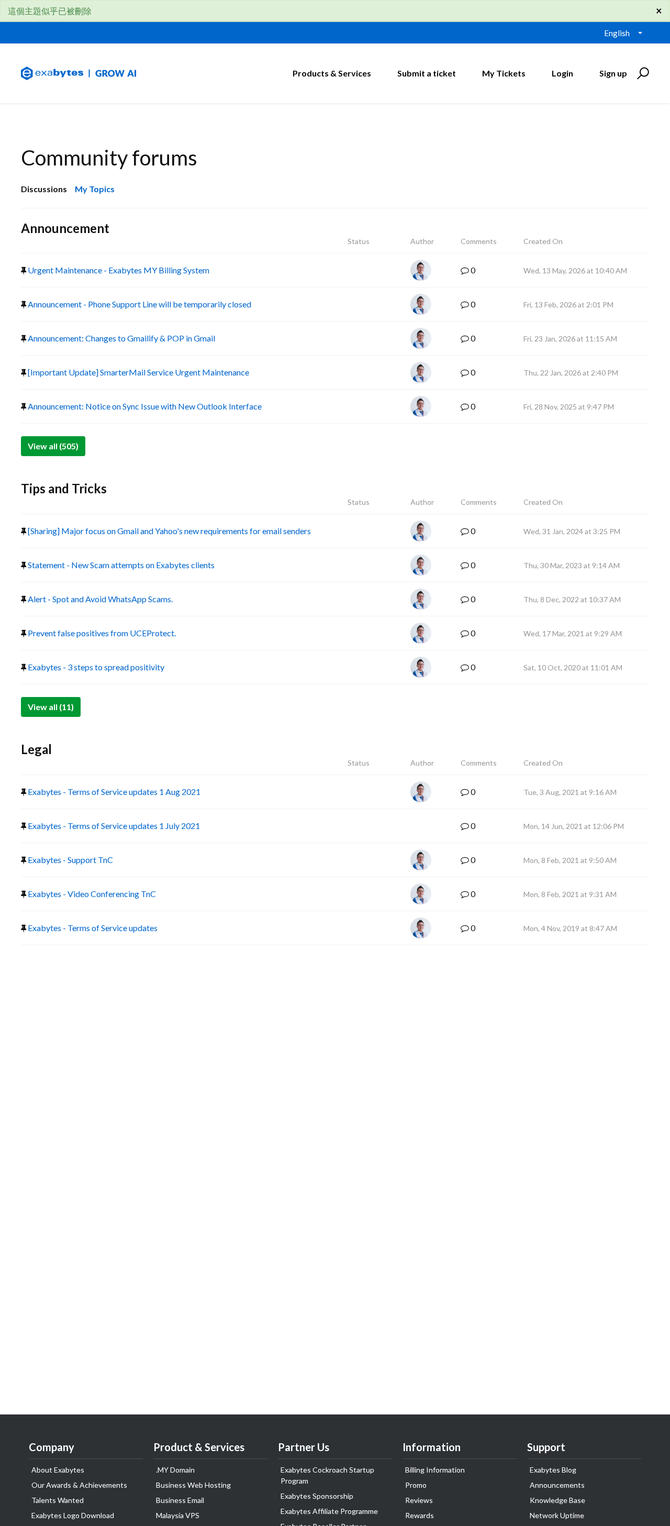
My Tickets (504, 73)
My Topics (95, 189)
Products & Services (332, 73)
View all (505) (53, 446)
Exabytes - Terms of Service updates (92, 928)
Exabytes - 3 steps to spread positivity (95, 667)
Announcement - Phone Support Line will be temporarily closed (138, 304)
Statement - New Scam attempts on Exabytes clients (120, 565)
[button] (641, 73)
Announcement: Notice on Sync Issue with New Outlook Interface (144, 406)
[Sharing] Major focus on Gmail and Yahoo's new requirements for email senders (168, 531)
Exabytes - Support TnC (69, 860)
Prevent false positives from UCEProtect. (101, 633)
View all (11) (51, 707)
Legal (36, 749)
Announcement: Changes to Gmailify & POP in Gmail (120, 338)
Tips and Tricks (64, 488)
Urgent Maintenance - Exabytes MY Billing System (117, 270)
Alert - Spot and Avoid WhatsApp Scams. (99, 599)
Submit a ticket (426, 73)
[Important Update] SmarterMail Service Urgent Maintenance (137, 372)
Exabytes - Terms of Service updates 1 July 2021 (113, 826)
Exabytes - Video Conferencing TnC (91, 894)
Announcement (65, 228)
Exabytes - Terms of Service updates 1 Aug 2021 (113, 792)
